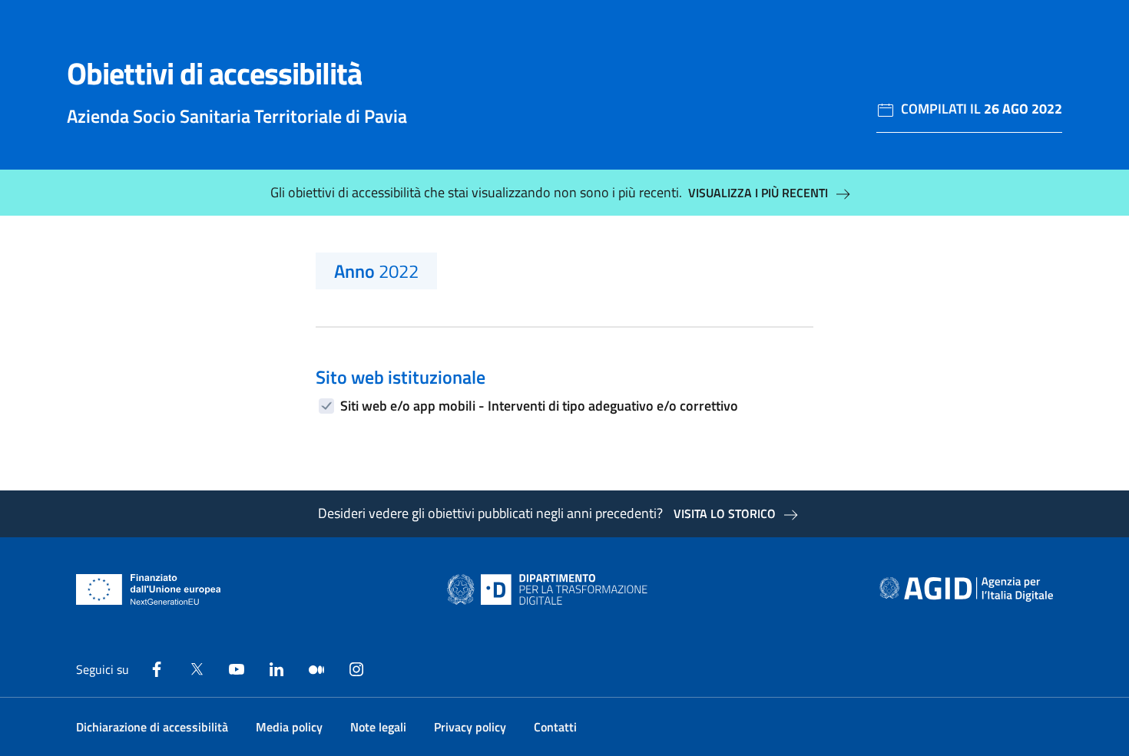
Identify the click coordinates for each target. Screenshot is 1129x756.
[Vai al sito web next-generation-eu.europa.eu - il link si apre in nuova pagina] (148, 589)
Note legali (378, 727)
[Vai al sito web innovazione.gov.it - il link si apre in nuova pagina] (550, 589)
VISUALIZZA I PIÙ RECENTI (758, 192)
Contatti (555, 727)
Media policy (289, 727)
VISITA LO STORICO (725, 513)
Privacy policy (470, 727)
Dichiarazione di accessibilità (152, 727)
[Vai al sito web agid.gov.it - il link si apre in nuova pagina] (966, 589)
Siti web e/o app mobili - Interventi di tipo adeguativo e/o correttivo (539, 405)
